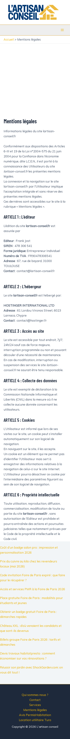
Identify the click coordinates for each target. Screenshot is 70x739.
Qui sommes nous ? (35, 695)
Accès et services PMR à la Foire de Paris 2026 (32, 589)
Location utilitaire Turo (35, 720)
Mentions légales (35, 710)
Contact (35, 700)
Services (35, 705)
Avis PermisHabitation (35, 715)
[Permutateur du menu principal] (62, 30)
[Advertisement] (35, 80)
